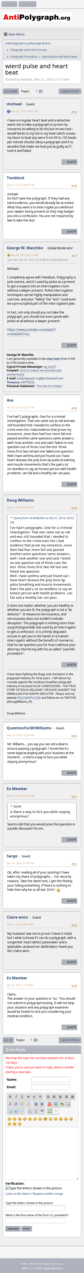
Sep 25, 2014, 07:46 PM (20, 863)
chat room (53, 359)
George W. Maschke (25, 247)
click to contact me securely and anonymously (34, 372)
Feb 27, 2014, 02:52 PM (20, 407)
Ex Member (17, 788)
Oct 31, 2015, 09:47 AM (20, 924)
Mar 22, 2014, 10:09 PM (20, 735)
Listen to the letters (17, 1194)
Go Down (10, 91)
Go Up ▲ (57, 1263)
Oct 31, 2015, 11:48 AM (20, 985)
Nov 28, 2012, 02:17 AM (24, 255)
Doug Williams (20, 500)
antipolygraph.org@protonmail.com (40, 378)
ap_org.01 (50, 367)
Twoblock (15, 177)
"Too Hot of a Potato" (49, 386)
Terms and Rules (39, 1263)
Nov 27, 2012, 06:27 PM (24, 111)
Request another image (48, 1194)
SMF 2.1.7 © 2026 (31, 1268)
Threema (13, 382)
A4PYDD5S (28, 382)
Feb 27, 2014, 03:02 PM (20, 507)
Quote (71, 162)
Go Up (8, 1040)
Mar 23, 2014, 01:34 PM (20, 796)
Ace (10, 400)
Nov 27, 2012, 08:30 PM (20, 185)
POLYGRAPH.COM (29, 698)
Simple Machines (53, 1268)
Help (24, 1263)
